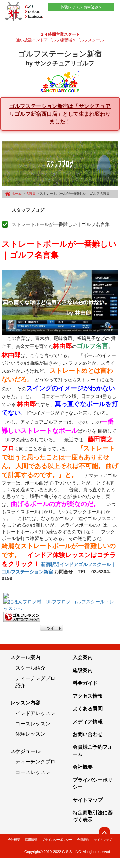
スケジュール (25, 751)
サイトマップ (88, 800)
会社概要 (83, 767)
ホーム (17, 193)
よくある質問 (88, 708)
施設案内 (83, 670)
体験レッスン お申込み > (81, 7)
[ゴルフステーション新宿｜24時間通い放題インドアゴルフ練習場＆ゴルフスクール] (24, 11)
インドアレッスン (35, 713)
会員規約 (83, 839)
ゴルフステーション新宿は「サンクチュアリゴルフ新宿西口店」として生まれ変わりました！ (60, 113)
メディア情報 (88, 721)
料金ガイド (85, 683)
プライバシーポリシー (57, 839)
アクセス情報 (88, 696)
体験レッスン (30, 734)
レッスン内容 (25, 702)
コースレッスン (32, 723)
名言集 (31, 193)
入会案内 (83, 657)
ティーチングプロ (35, 761)
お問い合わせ (88, 734)
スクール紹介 (30, 668)
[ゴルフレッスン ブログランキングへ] (21, 616)
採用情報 (31, 839)
